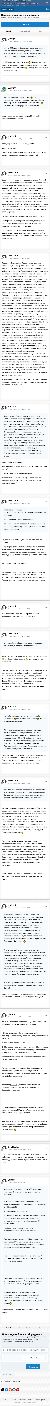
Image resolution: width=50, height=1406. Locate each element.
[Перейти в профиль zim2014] (4, 137)
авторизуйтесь (27, 1339)
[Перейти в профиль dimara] (4, 1015)
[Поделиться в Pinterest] (17, 1389)
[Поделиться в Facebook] (6, 1389)
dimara (11, 1014)
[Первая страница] (2, 31)
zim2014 (12, 136)
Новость (13, 1085)
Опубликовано (20, 41)
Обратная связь (25, 1400)
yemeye (11, 38)
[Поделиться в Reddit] (10, 1389)
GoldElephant (14, 1147)
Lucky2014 (10, 18)
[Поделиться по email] (14, 1389)
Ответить (25, 24)
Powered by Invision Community (25, 1402)
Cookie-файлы (40, 1400)
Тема (14, 1400)
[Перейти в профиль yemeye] (4, 40)
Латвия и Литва (33, 18)
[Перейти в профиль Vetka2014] (4, 173)
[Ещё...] (45, 40)
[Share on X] (2, 1389)
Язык (6, 1400)
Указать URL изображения (34, 1358)
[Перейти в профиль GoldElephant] (4, 1148)
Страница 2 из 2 (25, 31)
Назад (8, 31)
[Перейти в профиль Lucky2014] (4, 89)
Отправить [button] (33, 1367)
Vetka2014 (13, 172)
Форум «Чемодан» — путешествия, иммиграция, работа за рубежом (20, 3)
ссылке (16, 1076)
